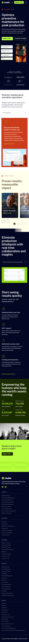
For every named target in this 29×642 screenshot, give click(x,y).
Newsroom (4, 609)
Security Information (7, 625)
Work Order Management (8, 499)
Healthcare (4, 579)
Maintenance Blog (6, 546)
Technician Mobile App (7, 501)
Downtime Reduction (7, 534)
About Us (4, 605)
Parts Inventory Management (9, 512)
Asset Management (6, 510)
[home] (6, 2)
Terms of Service (6, 627)
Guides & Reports (6, 548)
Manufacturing (5, 568)
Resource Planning (6, 508)
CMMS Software (6, 497)
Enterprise (4, 523)
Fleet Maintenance (6, 586)
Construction (5, 583)
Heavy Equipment (6, 590)
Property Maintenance (7, 594)
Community (5, 560)
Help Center (5, 616)
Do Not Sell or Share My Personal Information (13, 631)
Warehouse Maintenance (8, 597)
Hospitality (4, 575)
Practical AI (5, 525)
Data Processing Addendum (9, 629)
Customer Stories (6, 555)
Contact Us (4, 613)
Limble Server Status (7, 618)
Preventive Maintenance (8, 503)
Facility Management (7, 577)
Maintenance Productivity (8, 527)
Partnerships (5, 620)
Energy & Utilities (6, 572)
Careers (4, 607)
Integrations (5, 529)
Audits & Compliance (7, 532)
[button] (25, 2)
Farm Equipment (6, 588)
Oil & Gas (4, 592)
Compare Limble (6, 557)
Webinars (4, 553)
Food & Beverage (6, 570)
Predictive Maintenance (8, 506)
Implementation (6, 536)
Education (4, 581)
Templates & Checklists (8, 551)
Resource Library (6, 544)
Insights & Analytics (7, 514)
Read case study (7, 214)
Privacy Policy (5, 623)
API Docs (4, 611)
